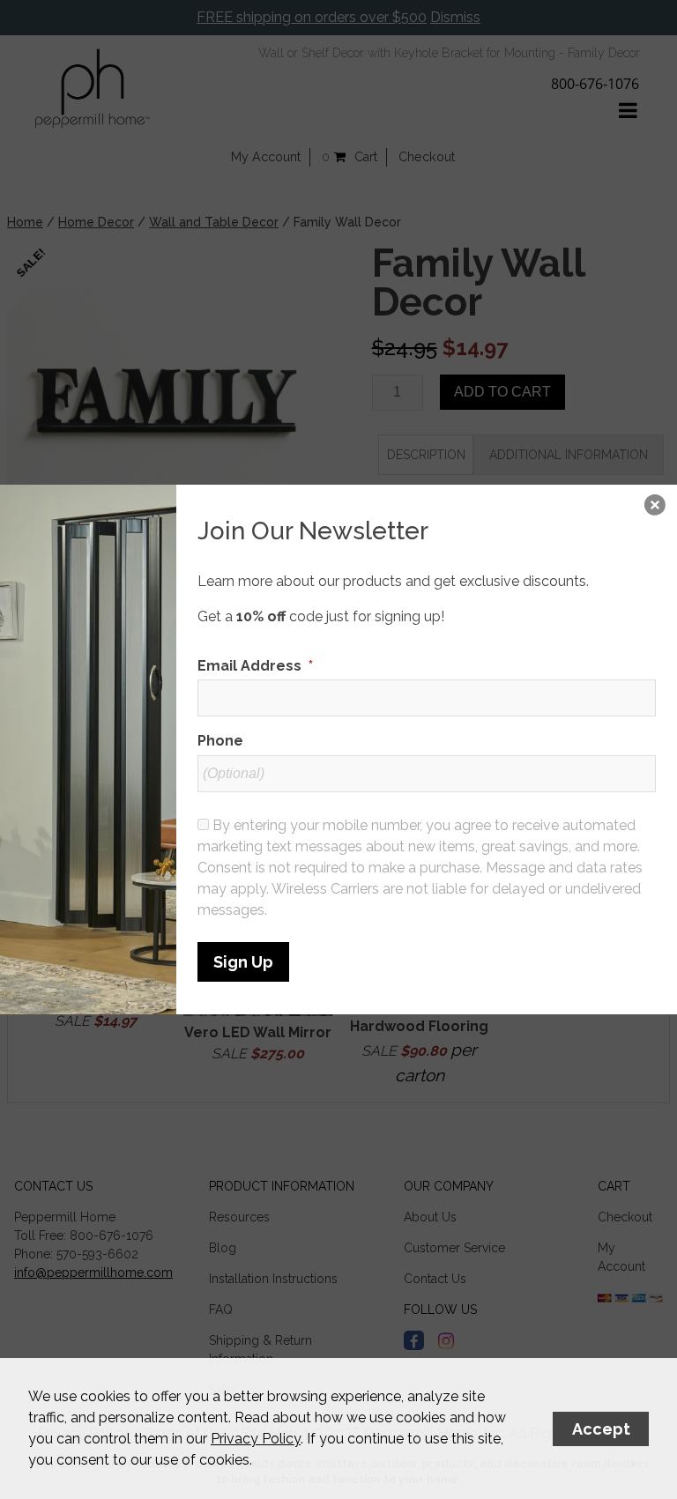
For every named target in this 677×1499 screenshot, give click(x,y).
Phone (220, 740)
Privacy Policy (256, 1438)
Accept (601, 1429)
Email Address (255, 665)
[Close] (655, 506)
